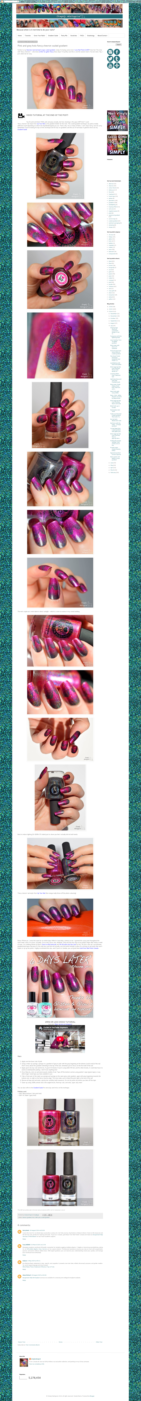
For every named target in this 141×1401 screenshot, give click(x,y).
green (110, 274)
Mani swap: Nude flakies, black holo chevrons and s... (115, 387)
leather (111, 243)
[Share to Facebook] (49, 1215)
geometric (112, 200)
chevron (24, 1217)
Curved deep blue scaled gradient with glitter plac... (116, 430)
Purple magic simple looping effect (115, 449)
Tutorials (28, 36)
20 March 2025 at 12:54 (38, 1245)
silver (110, 293)
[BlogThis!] (45, 1215)
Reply (24, 1239)
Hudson (25, 1261)
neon (110, 249)
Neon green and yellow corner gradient (115, 458)
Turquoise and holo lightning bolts (116, 336)
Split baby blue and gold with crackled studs (115, 380)
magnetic (111, 245)
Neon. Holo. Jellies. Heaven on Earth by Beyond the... (116, 396)
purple (110, 284)
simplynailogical (36, 1359)
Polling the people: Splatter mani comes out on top (115, 443)
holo (33, 1217)
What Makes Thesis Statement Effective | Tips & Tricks (38, 1267)
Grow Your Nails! (39, 36)
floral (110, 192)
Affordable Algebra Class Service (37, 1249)
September (113, 321)
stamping (111, 225)
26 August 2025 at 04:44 (38, 1275)
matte (110, 247)
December (113, 313)
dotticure (111, 190)
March (112, 470)
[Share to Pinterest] (51, 1215)
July (111, 326)
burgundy (111, 267)
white (110, 297)
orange (111, 280)
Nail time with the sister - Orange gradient (115, 424)
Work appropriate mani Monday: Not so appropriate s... (115, 436)
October (113, 318)
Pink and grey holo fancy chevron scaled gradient (115, 352)
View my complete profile (36, 1364)
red (110, 288)
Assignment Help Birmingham (31, 1278)
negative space (113, 211)
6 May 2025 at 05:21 (34, 1261)
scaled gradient (45, 1217)
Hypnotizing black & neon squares (115, 453)
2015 (111, 309)
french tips (112, 196)
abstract (111, 184)
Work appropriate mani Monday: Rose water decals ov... (115, 369)
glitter (110, 239)
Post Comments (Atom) (33, 1345)
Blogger (92, 1396)
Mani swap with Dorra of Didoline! (114, 346)
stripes (111, 227)
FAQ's (82, 36)
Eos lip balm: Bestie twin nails (115, 419)
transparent (112, 254)
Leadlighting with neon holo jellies (115, 363)
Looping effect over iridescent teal (115, 375)
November (113, 316)
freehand (111, 194)
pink (39, 1217)
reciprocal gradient (114, 215)
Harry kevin (26, 1230)
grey (110, 276)
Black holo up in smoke (115, 406)
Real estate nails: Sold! (115, 410)
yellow (111, 299)
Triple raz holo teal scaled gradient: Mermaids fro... (115, 415)
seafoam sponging (114, 223)
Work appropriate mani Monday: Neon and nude (115, 402)
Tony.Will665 (26, 1245)
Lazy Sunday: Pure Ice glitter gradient (115, 341)
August (112, 323)
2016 (111, 306)
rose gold (111, 291)
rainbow (111, 286)
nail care (111, 209)
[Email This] (43, 1215)
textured (111, 251)
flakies (111, 237)
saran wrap (112, 219)
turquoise (111, 295)
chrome (111, 235)
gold (110, 272)
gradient (29, 1217)
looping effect (113, 207)
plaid (110, 213)
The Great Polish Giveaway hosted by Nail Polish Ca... (115, 358)
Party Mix (64, 36)
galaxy (110, 198)
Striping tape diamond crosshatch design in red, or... (115, 331)
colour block (112, 188)
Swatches (73, 36)
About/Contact (102, 36)
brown (111, 265)
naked (110, 278)
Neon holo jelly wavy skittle (114, 392)
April (111, 467)
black (110, 261)
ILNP (36, 1217)
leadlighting (112, 204)
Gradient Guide (53, 36)
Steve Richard (27, 1275)
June (111, 463)
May (111, 465)
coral (110, 270)
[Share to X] (47, 1215)
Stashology (90, 36)
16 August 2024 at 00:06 (37, 1230)
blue (110, 263)
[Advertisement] (60, 1326)
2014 (111, 311)
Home (20, 36)
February (113, 472)
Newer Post (21, 1342)
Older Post (99, 1342)
